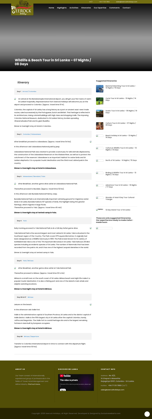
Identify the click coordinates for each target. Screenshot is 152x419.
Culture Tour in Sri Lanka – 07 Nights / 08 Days (121, 124)
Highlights (62, 8)
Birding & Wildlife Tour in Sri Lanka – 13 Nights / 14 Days (121, 174)
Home (51, 8)
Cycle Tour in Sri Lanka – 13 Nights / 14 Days (121, 99)
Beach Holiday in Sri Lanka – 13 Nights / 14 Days (121, 136)
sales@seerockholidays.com (126, 2)
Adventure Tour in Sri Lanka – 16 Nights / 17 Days (121, 186)
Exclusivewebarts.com (111, 413)
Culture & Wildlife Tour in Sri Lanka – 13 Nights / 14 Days (121, 149)
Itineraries (86, 8)
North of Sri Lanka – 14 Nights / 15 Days (121, 160)
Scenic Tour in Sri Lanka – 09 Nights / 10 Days (121, 112)
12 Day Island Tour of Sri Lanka (118, 210)
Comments (114, 8)
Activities (74, 8)
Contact (127, 8)
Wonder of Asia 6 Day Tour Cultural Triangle (120, 198)
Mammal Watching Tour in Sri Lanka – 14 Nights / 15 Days (121, 87)
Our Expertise (100, 8)
